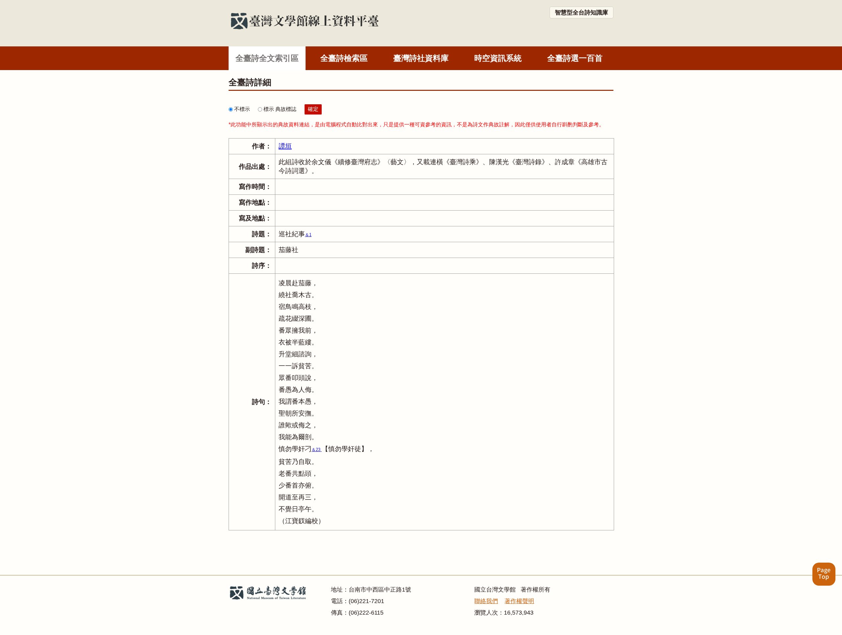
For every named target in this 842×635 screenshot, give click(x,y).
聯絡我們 (486, 601)
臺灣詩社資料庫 (421, 58)
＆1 (308, 234)
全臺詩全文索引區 (267, 58)
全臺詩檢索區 (344, 58)
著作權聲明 (519, 601)
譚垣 (285, 146)
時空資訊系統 (498, 58)
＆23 (316, 449)
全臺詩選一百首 (575, 58)
